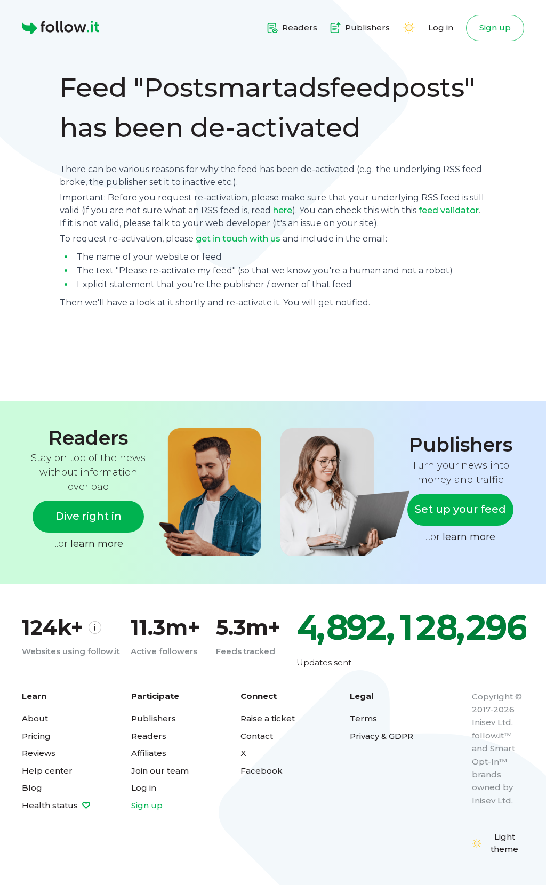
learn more (96, 544)
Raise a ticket (267, 718)
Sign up (495, 27)
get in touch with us (238, 239)
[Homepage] (60, 28)
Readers (148, 736)
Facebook (261, 771)
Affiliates (148, 753)
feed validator (449, 210)
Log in (440, 27)
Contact (256, 736)
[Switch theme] (409, 27)
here (282, 210)
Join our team (160, 771)
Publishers (153, 718)
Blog (32, 788)
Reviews (38, 753)
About (35, 718)
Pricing (36, 736)
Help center (47, 771)
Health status (51, 805)
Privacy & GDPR (381, 736)
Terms (363, 718)
